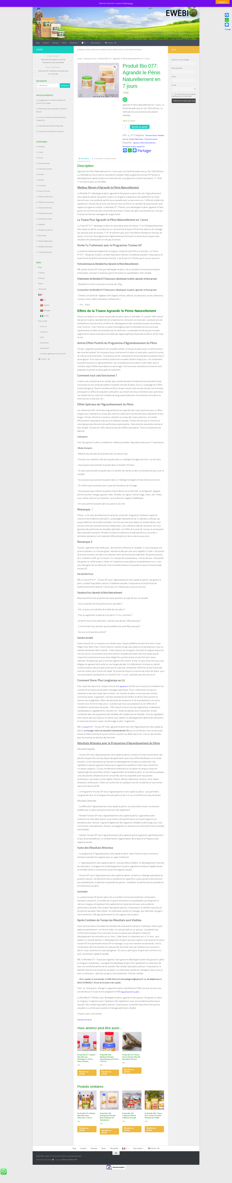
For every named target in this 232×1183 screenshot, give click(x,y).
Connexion (43, 332)
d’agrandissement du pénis (129, 992)
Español (46, 305)
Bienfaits (41, 147)
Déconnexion (44, 348)
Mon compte (95, 43)
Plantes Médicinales (115, 50)
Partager (145, 151)
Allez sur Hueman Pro (69, 1160)
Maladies (41, 224)
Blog (37, 43)
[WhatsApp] (228, 19)
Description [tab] (85, 158)
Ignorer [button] (130, 3)
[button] (115, 67)
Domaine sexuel (44, 163)
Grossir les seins (44, 191)
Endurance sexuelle (45, 169)
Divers (40, 158)
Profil (42, 337)
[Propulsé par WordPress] (53, 1159)
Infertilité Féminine (45, 208)
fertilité (41, 174)
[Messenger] (228, 24)
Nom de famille (177, 68)
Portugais (47, 310)
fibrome (41, 180)
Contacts (46, 43)
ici (85, 1014)
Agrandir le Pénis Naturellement (144, 143)
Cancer (40, 152)
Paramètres (44, 343)
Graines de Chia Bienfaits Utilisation (51, 131)
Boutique (55, 43)
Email (174, 77)
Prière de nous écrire (84, 1020)
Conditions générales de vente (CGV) (53, 354)
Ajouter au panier (140, 126)
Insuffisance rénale (45, 219)
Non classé (42, 236)
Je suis (174, 85)
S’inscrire (43, 326)
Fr (85, 43)
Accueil (79, 59)
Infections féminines (45, 197)
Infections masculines (46, 202)
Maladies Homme (99, 50)
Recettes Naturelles (45, 247)
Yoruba (46, 316)
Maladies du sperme (45, 230)
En (45, 300)
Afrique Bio (74, 43)
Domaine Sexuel (84, 50)
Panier (64, 43)
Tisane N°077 (88, 727)
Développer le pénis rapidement (134, 147)
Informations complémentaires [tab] (105, 158)
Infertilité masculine (45, 213)
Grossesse (42, 186)
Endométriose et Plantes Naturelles (50, 126)
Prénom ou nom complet (180, 60)
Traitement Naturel (45, 252)
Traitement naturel (133, 50)
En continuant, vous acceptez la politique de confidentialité (184, 95)
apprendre (123, 686)
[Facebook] (228, 15)
